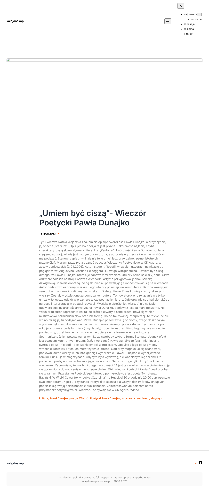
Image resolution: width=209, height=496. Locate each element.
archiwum (143, 398)
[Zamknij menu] (180, 6)
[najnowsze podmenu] (199, 14)
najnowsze (190, 14)
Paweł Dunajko (58, 398)
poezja (73, 398)
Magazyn (156, 398)
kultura (43, 398)
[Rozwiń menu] (167, 21)
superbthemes (142, 477)
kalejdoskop (15, 21)
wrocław (126, 398)
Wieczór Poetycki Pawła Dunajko (99, 398)
